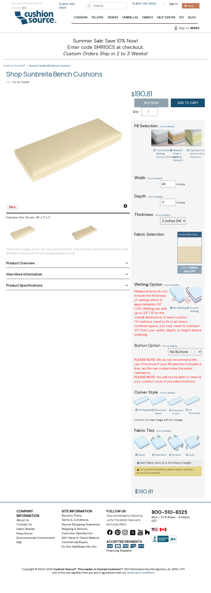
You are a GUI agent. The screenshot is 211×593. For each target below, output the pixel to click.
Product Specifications (24, 285)
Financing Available (119, 550)
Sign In (173, 4)
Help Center (166, 17)
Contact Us (24, 524)
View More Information (24, 274)
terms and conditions (140, 572)
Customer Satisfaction (77, 533)
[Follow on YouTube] (140, 533)
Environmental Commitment (35, 538)
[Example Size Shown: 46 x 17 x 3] (68, 149)
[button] (186, 28)
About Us (22, 520)
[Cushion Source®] (35, 23)
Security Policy (72, 515)
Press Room (24, 533)
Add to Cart (188, 103)
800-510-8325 (146, 3)
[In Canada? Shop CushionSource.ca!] (163, 532)
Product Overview (20, 263)
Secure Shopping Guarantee (81, 524)
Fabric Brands (25, 529)
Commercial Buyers (75, 542)
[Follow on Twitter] (133, 533)
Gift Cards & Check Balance (80, 538)
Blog (192, 17)
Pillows (97, 17)
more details (167, 126)
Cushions (81, 17)
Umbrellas (130, 17)
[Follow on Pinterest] (118, 533)
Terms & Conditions (75, 520)
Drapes (113, 17)
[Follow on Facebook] (110, 533)
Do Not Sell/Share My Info (79, 546)
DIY (181, 17)
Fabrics (147, 17)
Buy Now (151, 103)
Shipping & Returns (75, 529)
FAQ (19, 542)
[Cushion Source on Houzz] (147, 532)
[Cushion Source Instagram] (125, 533)
